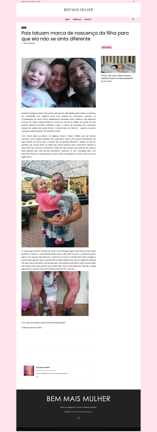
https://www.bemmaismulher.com (46, 370)
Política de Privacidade (108, 429)
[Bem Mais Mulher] (78, 10)
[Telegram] (65, 52)
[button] (133, 20)
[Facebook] (134, 1)
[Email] (60, 52)
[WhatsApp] (56, 52)
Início (67, 19)
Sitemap (126, 429)
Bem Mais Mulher (29, 43)
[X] (46, 52)
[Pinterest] (51, 52)
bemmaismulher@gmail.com (82, 412)
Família (24, 27)
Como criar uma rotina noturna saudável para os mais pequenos (117, 77)
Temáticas (77, 19)
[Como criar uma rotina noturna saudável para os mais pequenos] (118, 64)
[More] (70, 52)
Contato (88, 19)
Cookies (119, 429)
